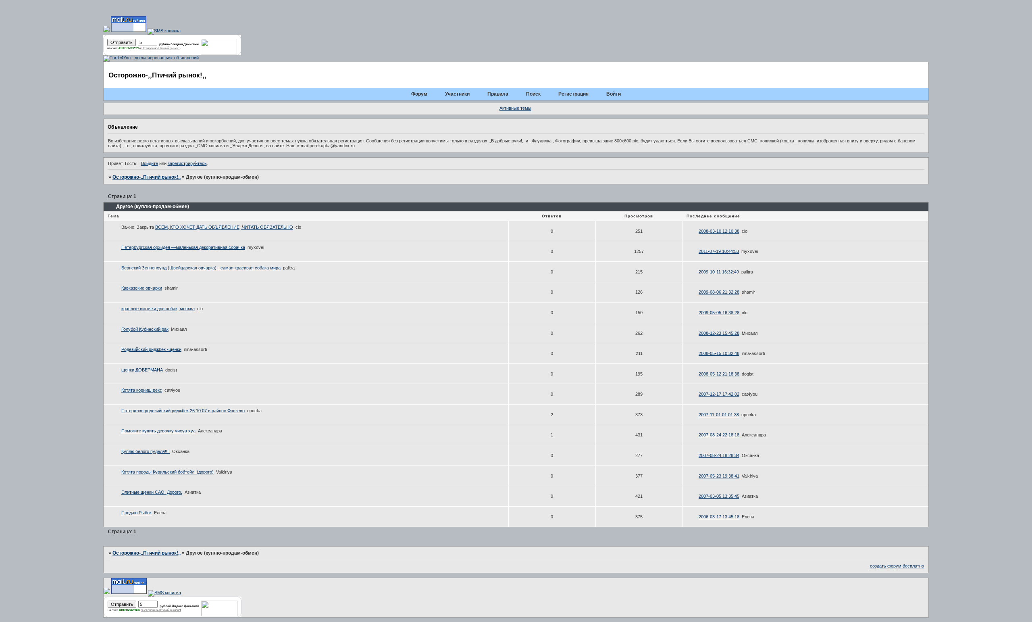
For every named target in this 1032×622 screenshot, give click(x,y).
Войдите (149, 163)
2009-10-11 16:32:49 (719, 271)
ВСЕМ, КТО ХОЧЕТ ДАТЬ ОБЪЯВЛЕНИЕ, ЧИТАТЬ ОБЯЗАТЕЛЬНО (224, 227)
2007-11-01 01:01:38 (719, 414)
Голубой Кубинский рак (145, 329)
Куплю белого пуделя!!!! (145, 451)
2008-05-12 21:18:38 (719, 374)
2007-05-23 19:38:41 (719, 476)
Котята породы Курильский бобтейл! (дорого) (167, 472)
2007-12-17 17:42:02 (719, 394)
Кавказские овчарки (141, 288)
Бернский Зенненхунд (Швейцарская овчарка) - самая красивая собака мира (201, 267)
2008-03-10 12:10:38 (719, 231)
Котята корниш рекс (141, 390)
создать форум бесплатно (897, 566)
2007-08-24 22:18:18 (719, 434)
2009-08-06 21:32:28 (719, 292)
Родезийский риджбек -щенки (151, 349)
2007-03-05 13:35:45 (719, 496)
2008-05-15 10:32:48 (719, 353)
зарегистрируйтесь (187, 163)
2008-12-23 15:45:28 (719, 333)
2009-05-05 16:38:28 (719, 312)
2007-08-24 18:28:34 (719, 455)
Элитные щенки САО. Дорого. (151, 492)
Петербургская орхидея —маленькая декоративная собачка (183, 247)
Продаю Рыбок (136, 512)
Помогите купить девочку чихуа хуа (158, 430)
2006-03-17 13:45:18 (719, 516)
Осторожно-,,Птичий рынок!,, (146, 177)
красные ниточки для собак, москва (158, 308)
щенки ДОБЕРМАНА (142, 369)
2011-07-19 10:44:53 (719, 251)
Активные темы (515, 108)
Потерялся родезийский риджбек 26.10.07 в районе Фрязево (183, 410)
